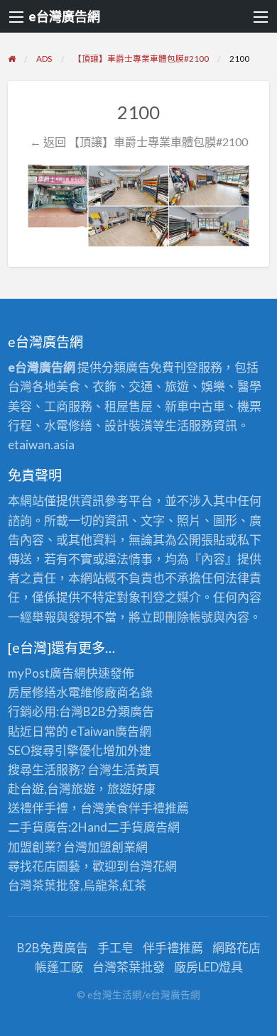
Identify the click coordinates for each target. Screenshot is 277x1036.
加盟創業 (111, 846)
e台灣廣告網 (64, 16)
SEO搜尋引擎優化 (55, 750)
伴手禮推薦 (173, 947)
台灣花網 (153, 866)
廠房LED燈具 (208, 966)
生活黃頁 (136, 769)
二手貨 (125, 827)
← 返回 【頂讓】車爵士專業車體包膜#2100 (139, 141)
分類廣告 (130, 711)
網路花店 (236, 947)
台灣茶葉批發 (44, 885)
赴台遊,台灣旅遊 (51, 788)
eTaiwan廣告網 (110, 731)
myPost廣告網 (47, 673)
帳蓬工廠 (59, 966)
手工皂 (115, 947)
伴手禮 (147, 807)
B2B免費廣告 (52, 947)
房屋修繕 (32, 692)
